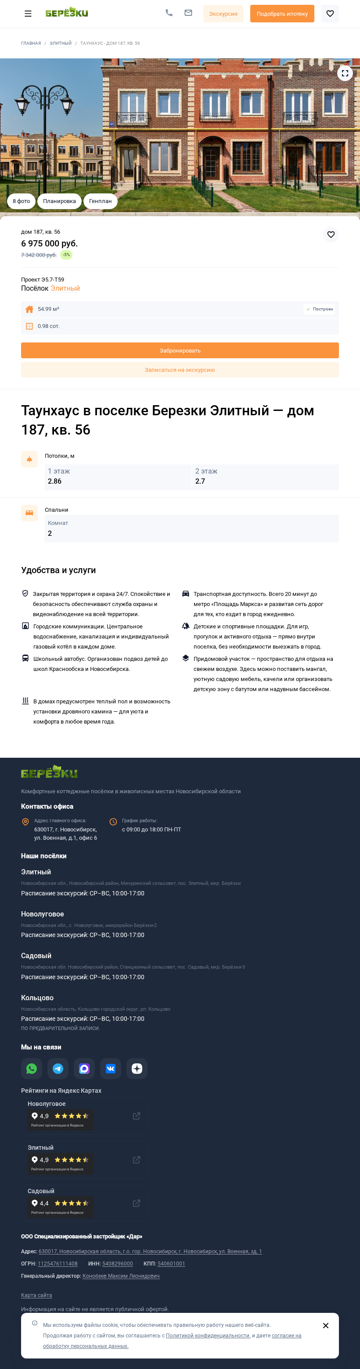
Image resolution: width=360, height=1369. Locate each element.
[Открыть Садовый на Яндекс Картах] (136, 1203)
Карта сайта (36, 1295)
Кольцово (37, 998)
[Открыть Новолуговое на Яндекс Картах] (136, 1116)
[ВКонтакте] (110, 1068)
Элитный (61, 43)
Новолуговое (42, 914)
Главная (31, 43)
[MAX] (84, 1068)
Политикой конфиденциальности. (208, 1336)
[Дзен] (137, 1068)
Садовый (36, 956)
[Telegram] (57, 1068)
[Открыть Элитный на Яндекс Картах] (136, 1160)
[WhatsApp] (31, 1068)
